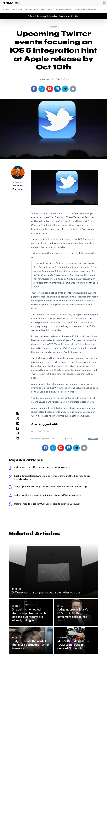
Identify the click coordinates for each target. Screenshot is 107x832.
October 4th (80, 318)
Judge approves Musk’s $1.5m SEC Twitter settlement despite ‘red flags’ (51, 486)
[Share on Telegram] (76, 448)
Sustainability (31, 9)
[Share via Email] (84, 448)
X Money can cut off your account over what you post (42, 467)
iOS (47, 431)
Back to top (93, 438)
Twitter (53, 27)
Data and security (63, 9)
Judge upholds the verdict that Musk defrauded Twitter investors (47, 495)
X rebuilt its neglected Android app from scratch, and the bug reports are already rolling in (52, 477)
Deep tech (17, 9)
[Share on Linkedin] (68, 448)
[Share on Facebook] (45, 448)
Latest (6, 9)
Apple (34, 431)
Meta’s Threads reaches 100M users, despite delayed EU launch (47, 503)
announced (50, 213)
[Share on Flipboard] (60, 448)
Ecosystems (46, 9)
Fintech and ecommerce (86, 9)
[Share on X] (53, 448)
